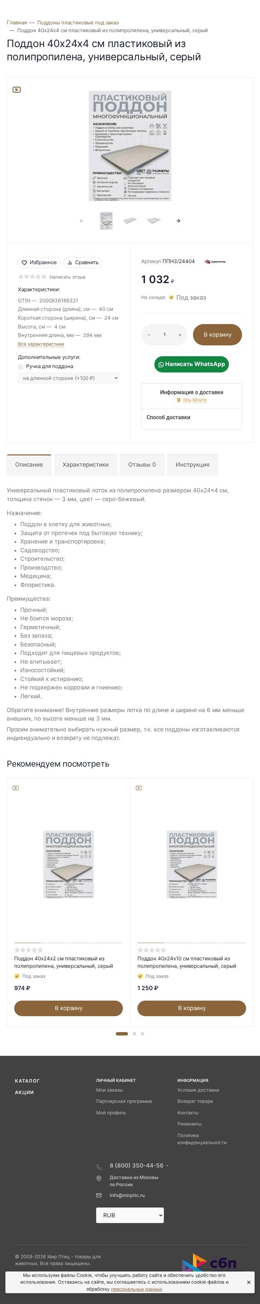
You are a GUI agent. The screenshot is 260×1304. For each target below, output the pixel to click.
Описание (29, 464)
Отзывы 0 (142, 464)
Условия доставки (198, 1090)
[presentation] (82, 221)
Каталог (27, 1081)
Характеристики (86, 464)
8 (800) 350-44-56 (137, 1165)
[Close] (247, 1282)
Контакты (187, 1112)
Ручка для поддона (49, 366)
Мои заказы (109, 1090)
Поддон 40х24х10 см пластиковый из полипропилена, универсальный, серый (186, 962)
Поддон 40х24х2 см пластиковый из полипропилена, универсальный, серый (63, 962)
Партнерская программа (124, 1101)
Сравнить (87, 262)
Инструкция (193, 464)
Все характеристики (41, 344)
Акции (24, 1092)
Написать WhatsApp (194, 364)
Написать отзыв (67, 277)
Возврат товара (195, 1101)
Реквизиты (189, 1124)
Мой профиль (111, 1112)
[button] (121, 1033)
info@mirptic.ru (127, 1195)
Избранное (43, 262)
